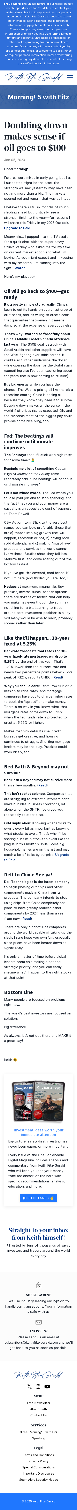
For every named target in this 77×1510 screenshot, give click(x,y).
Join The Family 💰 (38, 1198)
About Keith (38, 1409)
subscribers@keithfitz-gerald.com (31, 1342)
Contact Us (38, 1415)
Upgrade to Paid (17, 228)
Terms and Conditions (38, 1455)
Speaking (38, 1438)
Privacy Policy (38, 1461)
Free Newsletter (38, 1403)
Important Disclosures (38, 1473)
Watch (20, 268)
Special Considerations (38, 1467)
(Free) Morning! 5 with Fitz (38, 1432)
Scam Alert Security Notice (38, 1480)
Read (58, 677)
